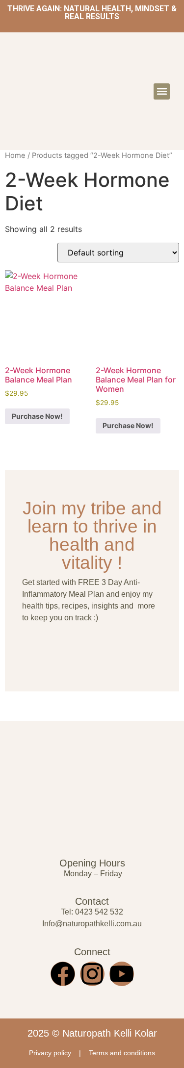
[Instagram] (92, 974)
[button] (162, 91)
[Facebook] (63, 974)
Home (15, 155)
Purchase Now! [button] (37, 416)
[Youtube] (121, 974)
